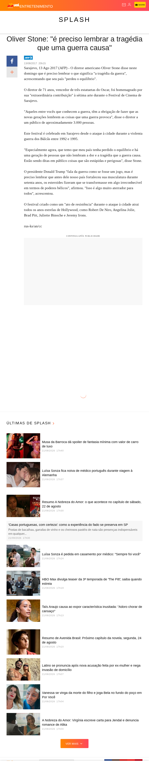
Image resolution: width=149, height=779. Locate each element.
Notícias (51, 16)
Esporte (122, 16)
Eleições (36, 16)
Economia (95, 16)
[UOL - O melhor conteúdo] (13, 5)
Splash (136, 16)
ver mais (72, 743)
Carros (80, 16)
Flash (23, 16)
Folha (109, 16)
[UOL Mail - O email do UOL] (124, 5)
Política (65, 16)
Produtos (8, 16)
